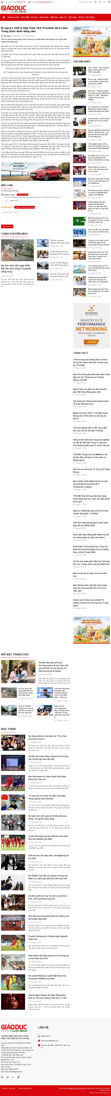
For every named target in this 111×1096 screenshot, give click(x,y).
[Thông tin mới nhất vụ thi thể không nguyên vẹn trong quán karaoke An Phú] (79, 243)
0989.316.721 (21, 2)
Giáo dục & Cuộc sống (77, 1088)
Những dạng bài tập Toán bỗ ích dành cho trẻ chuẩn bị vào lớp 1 (98, 291)
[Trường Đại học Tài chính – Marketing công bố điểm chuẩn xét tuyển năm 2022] (79, 110)
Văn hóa (54, 17)
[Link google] (104, 2)
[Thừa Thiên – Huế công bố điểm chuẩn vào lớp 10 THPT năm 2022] (79, 71)
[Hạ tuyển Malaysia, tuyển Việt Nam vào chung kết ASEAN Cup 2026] (13, 982)
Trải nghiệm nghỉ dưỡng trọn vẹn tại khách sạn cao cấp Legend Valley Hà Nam (98, 146)
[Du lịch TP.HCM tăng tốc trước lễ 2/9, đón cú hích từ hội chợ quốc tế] (43, 265)
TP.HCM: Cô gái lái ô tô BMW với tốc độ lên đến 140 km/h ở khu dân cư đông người (90, 457)
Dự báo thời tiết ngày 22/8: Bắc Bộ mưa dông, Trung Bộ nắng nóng (16, 268)
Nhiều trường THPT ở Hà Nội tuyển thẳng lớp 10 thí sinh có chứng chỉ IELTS (90, 416)
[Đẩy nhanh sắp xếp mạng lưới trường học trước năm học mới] (13, 962)
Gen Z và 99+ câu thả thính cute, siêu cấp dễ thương (98, 231)
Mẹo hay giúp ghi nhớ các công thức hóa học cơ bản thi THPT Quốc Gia (98, 220)
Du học (34, 17)
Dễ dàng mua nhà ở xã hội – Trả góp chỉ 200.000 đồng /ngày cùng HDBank (99, 192)
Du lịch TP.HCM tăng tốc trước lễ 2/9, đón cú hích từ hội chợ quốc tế (59, 265)
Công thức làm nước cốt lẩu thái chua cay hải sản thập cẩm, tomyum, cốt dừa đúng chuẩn (98, 255)
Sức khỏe (44, 17)
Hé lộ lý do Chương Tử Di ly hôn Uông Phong (91, 470)
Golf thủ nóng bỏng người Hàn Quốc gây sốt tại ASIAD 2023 (90, 524)
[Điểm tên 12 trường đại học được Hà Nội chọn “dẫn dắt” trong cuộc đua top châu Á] (45, 710)
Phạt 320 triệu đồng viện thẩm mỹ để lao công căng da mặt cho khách (91, 536)
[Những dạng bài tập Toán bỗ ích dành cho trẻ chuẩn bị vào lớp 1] (79, 292)
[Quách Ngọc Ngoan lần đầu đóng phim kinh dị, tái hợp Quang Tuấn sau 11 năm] (13, 1002)
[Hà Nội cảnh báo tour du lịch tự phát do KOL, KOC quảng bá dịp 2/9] (13, 902)
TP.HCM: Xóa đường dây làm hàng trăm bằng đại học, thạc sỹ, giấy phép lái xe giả (91, 499)
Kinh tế (63, 17)
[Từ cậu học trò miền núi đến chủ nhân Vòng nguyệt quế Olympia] (13, 802)
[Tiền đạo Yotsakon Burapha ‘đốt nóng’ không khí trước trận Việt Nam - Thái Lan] (43, 243)
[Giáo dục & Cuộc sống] (13, 12)
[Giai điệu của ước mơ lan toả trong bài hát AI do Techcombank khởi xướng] (79, 158)
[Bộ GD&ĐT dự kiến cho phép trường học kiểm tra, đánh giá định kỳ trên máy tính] (13, 882)
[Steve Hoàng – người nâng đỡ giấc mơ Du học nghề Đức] (79, 121)
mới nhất (39, 105)
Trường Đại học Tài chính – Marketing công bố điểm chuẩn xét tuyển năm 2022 (99, 109)
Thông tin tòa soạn (85, 2)
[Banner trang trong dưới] (91, 630)
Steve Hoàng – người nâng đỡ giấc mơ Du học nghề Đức (98, 121)
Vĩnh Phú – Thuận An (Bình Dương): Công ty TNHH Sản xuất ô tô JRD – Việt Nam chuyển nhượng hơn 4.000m (99, 95)
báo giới (37, 107)
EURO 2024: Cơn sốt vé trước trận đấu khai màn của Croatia (98, 169)
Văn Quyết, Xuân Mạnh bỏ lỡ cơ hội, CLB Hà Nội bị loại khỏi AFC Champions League (90, 484)
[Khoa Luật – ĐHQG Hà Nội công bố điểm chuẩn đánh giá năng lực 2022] (79, 82)
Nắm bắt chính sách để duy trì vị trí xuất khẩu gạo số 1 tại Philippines (98, 181)
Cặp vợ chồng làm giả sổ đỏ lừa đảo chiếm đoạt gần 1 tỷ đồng (90, 512)
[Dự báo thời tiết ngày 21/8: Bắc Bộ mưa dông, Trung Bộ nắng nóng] (13, 823)
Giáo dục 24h (13, 17)
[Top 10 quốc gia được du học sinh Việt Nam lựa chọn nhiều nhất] (79, 269)
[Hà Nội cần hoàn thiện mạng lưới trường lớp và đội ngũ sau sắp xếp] (13, 763)
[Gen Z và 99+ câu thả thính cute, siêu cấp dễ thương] (79, 233)
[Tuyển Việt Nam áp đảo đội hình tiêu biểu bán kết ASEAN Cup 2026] (13, 843)
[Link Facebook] (96, 2)
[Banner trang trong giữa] (91, 326)
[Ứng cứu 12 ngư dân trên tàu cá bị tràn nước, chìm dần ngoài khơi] (43, 276)
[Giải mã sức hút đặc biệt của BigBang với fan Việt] (13, 862)
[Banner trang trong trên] (91, 42)
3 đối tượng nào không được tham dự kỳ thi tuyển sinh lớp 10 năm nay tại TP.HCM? (90, 362)
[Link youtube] (109, 2)
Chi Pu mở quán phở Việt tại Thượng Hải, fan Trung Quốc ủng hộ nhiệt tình (91, 562)
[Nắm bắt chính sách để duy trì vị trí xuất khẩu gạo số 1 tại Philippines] (79, 182)
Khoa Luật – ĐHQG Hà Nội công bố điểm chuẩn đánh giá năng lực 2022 (98, 81)
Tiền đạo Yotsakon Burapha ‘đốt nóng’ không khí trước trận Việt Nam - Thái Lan (62, 692)
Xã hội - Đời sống (86, 17)
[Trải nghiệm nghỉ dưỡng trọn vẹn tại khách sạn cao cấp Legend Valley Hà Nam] (79, 147)
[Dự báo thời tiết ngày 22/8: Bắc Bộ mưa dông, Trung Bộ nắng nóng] (17, 250)
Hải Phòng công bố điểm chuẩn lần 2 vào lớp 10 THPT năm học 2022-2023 (98, 279)
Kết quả (15, 120)
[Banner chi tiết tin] (35, 171)
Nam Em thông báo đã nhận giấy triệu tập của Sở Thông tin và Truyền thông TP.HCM (91, 377)
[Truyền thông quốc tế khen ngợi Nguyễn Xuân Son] (13, 943)
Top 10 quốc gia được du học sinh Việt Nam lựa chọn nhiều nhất (99, 268)
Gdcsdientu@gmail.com (44, 2)
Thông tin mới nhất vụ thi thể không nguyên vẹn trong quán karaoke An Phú (98, 242)
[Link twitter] (100, 2)
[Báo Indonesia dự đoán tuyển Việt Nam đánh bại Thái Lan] (13, 783)
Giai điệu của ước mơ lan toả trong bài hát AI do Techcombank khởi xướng (98, 158)
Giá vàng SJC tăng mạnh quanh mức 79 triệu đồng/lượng (91, 402)
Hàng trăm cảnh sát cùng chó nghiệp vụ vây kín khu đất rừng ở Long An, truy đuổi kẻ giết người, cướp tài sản (91, 442)
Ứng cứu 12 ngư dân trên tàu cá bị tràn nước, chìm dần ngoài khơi (59, 276)
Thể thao (72, 17)
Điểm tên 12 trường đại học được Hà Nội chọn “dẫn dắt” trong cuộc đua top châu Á (62, 711)
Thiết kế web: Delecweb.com (99, 1093)
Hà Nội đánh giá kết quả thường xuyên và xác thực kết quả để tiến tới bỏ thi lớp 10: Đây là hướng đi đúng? (53, 666)
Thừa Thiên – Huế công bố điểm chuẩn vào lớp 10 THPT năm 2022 (98, 70)
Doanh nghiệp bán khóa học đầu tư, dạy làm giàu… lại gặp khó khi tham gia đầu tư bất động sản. (99, 133)
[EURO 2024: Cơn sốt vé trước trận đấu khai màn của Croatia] (79, 170)
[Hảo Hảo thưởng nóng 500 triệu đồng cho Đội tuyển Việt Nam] (13, 923)
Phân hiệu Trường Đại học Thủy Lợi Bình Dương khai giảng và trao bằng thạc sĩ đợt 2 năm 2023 (90, 549)
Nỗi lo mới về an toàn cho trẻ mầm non (90, 574)
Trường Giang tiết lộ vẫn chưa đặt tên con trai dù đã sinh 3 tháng (90, 429)
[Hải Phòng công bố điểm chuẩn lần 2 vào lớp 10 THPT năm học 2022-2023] (79, 280)
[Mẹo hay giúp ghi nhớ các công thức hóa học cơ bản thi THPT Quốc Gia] (79, 221)
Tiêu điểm (25, 17)
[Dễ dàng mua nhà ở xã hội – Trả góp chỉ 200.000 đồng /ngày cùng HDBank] (79, 193)
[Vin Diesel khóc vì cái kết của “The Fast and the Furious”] (13, 743)
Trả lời (6, 200)
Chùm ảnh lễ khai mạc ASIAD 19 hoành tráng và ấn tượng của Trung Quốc (90, 603)
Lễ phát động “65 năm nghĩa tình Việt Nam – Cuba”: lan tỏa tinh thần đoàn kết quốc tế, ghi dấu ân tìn (98, 206)
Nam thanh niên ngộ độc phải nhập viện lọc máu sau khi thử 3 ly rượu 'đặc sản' (90, 588)
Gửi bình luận (7, 226)
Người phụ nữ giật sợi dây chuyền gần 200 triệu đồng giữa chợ (90, 390)
